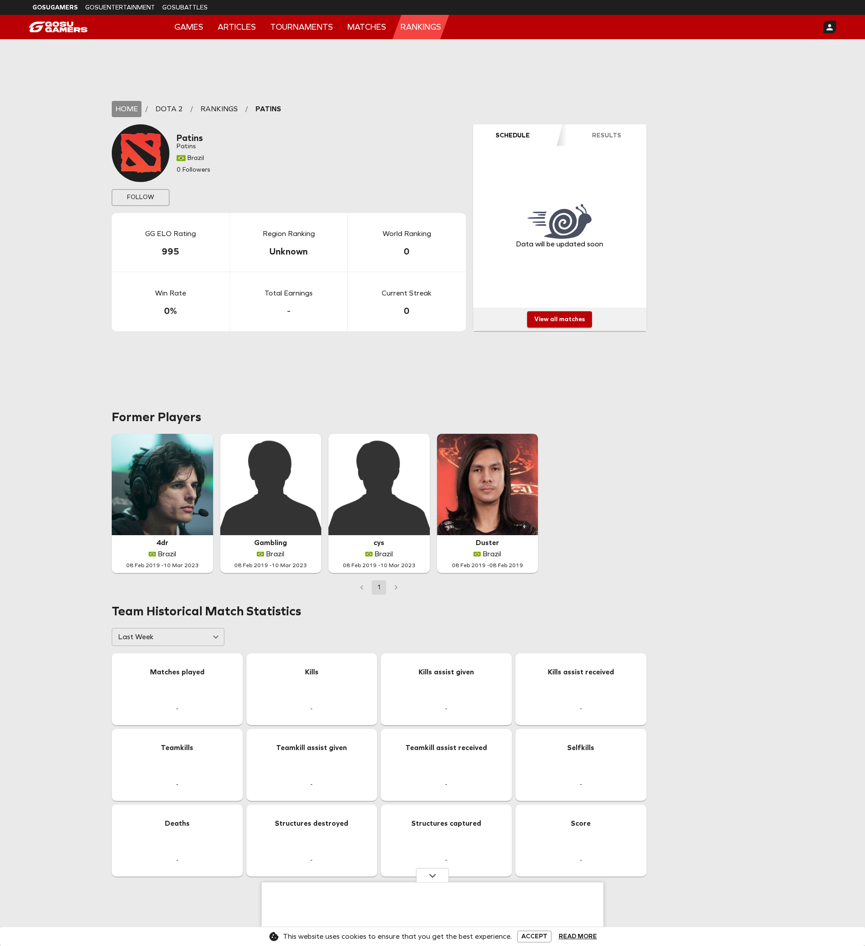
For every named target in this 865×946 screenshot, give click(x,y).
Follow (140, 197)
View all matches (559, 319)
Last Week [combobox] (136, 636)
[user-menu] (830, 27)
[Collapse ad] (432, 875)
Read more (578, 936)
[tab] (512, 135)
